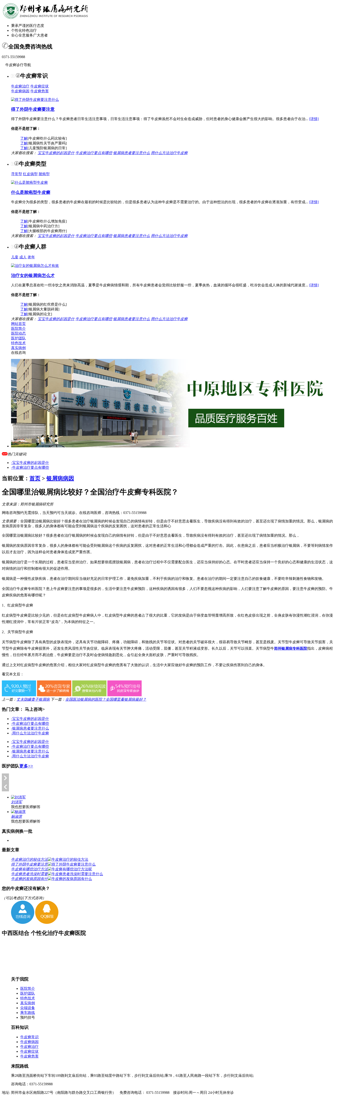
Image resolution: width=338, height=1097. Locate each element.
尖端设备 (27, 1008)
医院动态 (18, 333)
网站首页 (18, 324)
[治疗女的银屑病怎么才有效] (35, 266)
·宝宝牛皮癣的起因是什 (30, 463)
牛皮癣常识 (29, 1037)
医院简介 (18, 328)
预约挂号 (27, 1017)
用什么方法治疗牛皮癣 (169, 153)
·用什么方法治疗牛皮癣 (30, 733)
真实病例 (18, 348)
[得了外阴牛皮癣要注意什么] (35, 100)
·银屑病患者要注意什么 (30, 728)
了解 (24, 138)
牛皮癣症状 (39, 86)
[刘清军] (18, 797)
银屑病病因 (60, 478)
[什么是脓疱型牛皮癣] (29, 182)
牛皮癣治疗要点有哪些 (93, 153)
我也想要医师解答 (25, 807)
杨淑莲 (16, 816)
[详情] (314, 119)
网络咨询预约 (13, 513)
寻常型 (16, 174)
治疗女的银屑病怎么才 (33, 275)
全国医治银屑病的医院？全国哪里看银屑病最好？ (105, 699)
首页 (34, 478)
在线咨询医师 (90, 513)
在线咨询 (18, 353)
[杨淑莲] (18, 812)
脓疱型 (44, 174)
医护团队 (18, 338)
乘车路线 (27, 1013)
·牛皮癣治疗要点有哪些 (30, 467)
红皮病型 (30, 174)
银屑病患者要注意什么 (131, 153)
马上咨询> (35, 709)
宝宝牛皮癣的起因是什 (56, 153)
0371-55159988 (134, 513)
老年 (31, 257)
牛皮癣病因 (20, 91)
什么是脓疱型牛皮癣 (30, 192)
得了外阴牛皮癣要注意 (33, 109)
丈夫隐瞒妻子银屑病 (33, 699)
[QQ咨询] (46, 923)
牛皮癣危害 (39, 91)
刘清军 (16, 802)
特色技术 (18, 343)
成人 (23, 257)
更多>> (26, 766)
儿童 (14, 257)
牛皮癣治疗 (20, 86)
